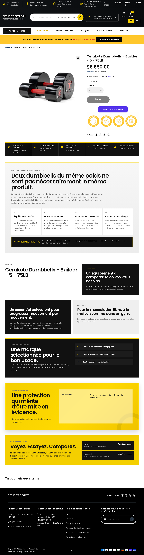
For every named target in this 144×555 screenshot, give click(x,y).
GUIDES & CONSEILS (104, 31)
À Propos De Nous (73, 523)
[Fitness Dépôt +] (19, 495)
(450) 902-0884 (15, 521)
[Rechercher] (80, 17)
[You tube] (134, 495)
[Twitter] (100, 134)
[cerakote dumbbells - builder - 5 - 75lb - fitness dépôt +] (78, 57)
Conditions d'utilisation (76, 537)
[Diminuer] (89, 90)
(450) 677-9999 (44, 520)
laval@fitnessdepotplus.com (20, 526)
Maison (8, 47)
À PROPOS (107, 4)
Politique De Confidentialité (78, 532)
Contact (69, 518)
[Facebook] (96, 134)
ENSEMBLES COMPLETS (64, 31)
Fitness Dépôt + (29, 549)
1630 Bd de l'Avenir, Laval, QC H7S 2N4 (20, 515)
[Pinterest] (104, 134)
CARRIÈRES (118, 4)
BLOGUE (127, 4)
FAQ (67, 514)
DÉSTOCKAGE (42, 31)
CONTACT (137, 4)
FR (131, 21)
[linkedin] (130, 495)
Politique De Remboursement (78, 528)
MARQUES (85, 31)
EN (137, 21)
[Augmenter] (101, 90)
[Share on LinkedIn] (108, 134)
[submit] (132, 519)
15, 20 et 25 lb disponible (109, 39)
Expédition (90, 72)
